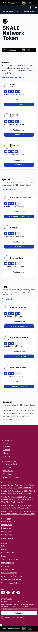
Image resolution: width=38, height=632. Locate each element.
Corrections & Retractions (11, 576)
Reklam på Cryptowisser (11, 579)
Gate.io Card (8, 471)
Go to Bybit (19, 104)
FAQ (3, 546)
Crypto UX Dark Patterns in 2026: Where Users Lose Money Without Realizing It (18, 486)
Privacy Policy (20, 617)
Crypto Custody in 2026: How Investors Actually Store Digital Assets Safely (17, 506)
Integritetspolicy (8, 552)
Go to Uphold (19, 246)
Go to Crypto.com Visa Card (19, 216)
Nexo (5, 453)
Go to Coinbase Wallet (19, 386)
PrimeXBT (7, 446)
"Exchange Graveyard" (10, 559)
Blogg (3, 556)
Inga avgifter (6, 528)
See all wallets (8, 299)
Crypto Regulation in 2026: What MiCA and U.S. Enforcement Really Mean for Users (18, 512)
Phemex (6, 456)
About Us (5, 566)
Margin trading (7, 531)
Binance (6, 450)
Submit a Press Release (10, 583)
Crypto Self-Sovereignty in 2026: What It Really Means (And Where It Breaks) (18, 492)
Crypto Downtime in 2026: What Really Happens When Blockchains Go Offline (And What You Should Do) (17, 499)
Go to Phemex (19, 165)
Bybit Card (7, 467)
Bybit (5, 443)
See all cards (7, 189)
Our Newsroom (7, 569)
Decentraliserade (8, 521)
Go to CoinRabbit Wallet (19, 326)
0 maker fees (6, 535)
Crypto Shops (7, 538)
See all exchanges (10, 77)
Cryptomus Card (10, 464)
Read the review (19, 100)
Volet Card (7, 474)
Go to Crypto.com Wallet (19, 356)
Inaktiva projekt (7, 563)
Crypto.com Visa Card (12, 477)
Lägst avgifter (6, 525)
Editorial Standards (9, 573)
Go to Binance (19, 135)
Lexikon (4, 549)
